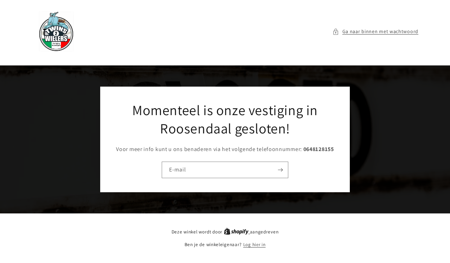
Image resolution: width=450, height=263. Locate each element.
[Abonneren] (280, 170)
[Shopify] (237, 232)
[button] (375, 31)
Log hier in (254, 245)
